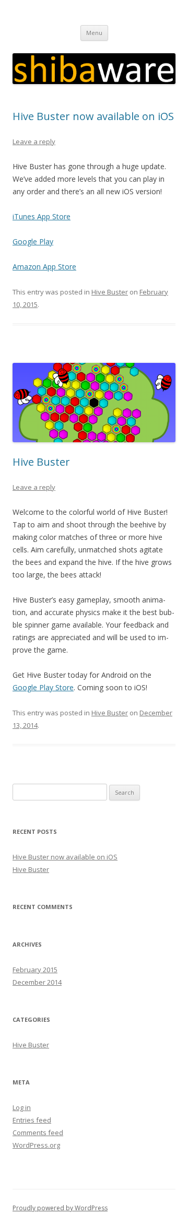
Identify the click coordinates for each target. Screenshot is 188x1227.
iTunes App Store (41, 216)
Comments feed (38, 1132)
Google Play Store (43, 687)
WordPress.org (36, 1145)
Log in (22, 1107)
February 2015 (35, 969)
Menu (94, 33)
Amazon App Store (44, 267)
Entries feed (32, 1120)
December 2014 (37, 982)
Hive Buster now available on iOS (93, 116)
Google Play (33, 241)
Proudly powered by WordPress (60, 1208)
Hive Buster (109, 292)
